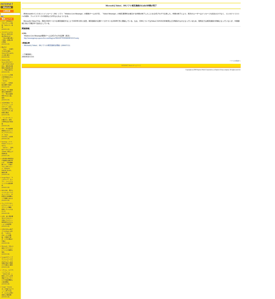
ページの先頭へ (235, 61)
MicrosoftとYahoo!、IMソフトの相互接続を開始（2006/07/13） (47, 45)
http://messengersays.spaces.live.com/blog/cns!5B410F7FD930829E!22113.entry (51, 38)
